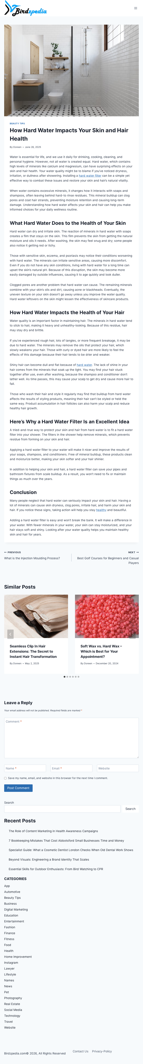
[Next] (132, 634)
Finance (9, 933)
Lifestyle (10, 974)
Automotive (12, 892)
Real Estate (12, 1004)
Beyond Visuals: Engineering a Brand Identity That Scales (49, 859)
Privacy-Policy (102, 1051)
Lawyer (9, 968)
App (7, 886)
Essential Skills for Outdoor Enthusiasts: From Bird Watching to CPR (56, 869)
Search (9, 802)
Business (10, 903)
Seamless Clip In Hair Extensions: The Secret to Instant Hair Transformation (33, 651)
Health (8, 951)
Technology (12, 1015)
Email (57, 768)
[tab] (64, 677)
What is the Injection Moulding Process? (32, 555)
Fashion (9, 927)
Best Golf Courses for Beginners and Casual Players (108, 558)
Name (11, 768)
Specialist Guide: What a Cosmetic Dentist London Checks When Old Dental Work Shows (71, 850)
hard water (84, 365)
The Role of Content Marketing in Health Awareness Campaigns (53, 831)
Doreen (17, 147)
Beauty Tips (17, 123)
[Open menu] (135, 8)
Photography (13, 998)
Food (7, 945)
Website (104, 768)
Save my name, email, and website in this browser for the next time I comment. (58, 778)
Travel (8, 1021)
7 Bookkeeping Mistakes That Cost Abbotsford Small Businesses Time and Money (66, 840)
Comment (14, 721)
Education (11, 915)
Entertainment (14, 921)
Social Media (13, 1010)
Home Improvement (18, 956)
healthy (101, 510)
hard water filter (90, 175)
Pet (6, 992)
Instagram (11, 962)
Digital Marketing (16, 909)
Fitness (9, 939)
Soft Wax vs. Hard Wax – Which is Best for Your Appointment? (101, 651)
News (8, 986)
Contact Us (80, 1051)
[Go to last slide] (10, 634)
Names (9, 980)
